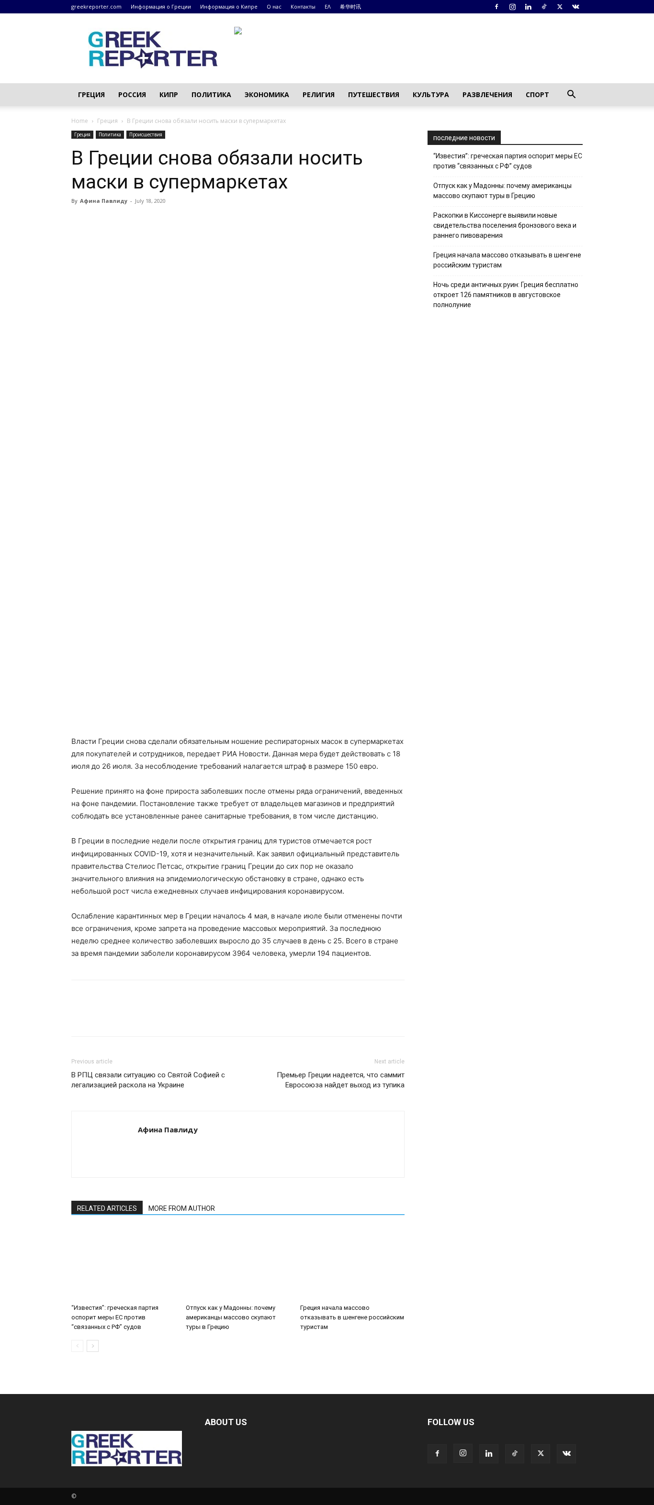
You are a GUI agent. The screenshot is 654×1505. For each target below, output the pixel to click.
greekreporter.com (96, 6)
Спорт (537, 94)
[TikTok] (544, 6)
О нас (274, 6)
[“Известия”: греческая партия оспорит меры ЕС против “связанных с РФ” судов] (123, 1264)
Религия (319, 94)
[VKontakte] (575, 6)
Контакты (303, 6)
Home (79, 121)
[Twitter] (560, 6)
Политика (211, 94)
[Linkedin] (528, 6)
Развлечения (487, 94)
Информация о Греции (161, 6)
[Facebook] (496, 6)
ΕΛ (328, 6)
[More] (191, 222)
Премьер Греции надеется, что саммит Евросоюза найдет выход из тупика (341, 1080)
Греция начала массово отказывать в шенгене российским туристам (352, 1317)
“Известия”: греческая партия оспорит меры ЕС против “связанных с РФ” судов (114, 1317)
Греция (91, 94)
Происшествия (145, 134)
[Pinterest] (125, 222)
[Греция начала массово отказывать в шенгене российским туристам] (352, 1264)
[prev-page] (77, 1346)
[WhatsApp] (147, 222)
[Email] (169, 222)
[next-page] (93, 1346)
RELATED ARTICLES (107, 1208)
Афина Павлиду (103, 200)
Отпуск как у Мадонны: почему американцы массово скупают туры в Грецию (231, 1317)
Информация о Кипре (229, 6)
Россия (132, 94)
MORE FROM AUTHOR (181, 1208)
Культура (431, 94)
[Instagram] (512, 6)
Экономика (267, 94)
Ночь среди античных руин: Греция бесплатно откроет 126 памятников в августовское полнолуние (505, 295)
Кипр (168, 94)
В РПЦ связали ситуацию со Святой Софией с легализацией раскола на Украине (148, 1080)
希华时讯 (350, 6)
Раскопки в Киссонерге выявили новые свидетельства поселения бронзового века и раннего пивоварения (504, 225)
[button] (571, 95)
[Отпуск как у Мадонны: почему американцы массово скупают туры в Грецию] (238, 1264)
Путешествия (373, 94)
